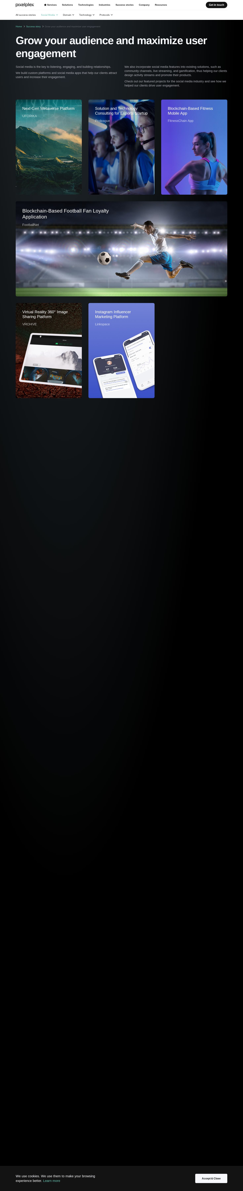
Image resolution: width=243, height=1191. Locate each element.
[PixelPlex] (25, 5)
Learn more (51, 1181)
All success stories (26, 15)
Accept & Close (211, 1178)
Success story (33, 26)
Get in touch (216, 4)
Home (19, 26)
